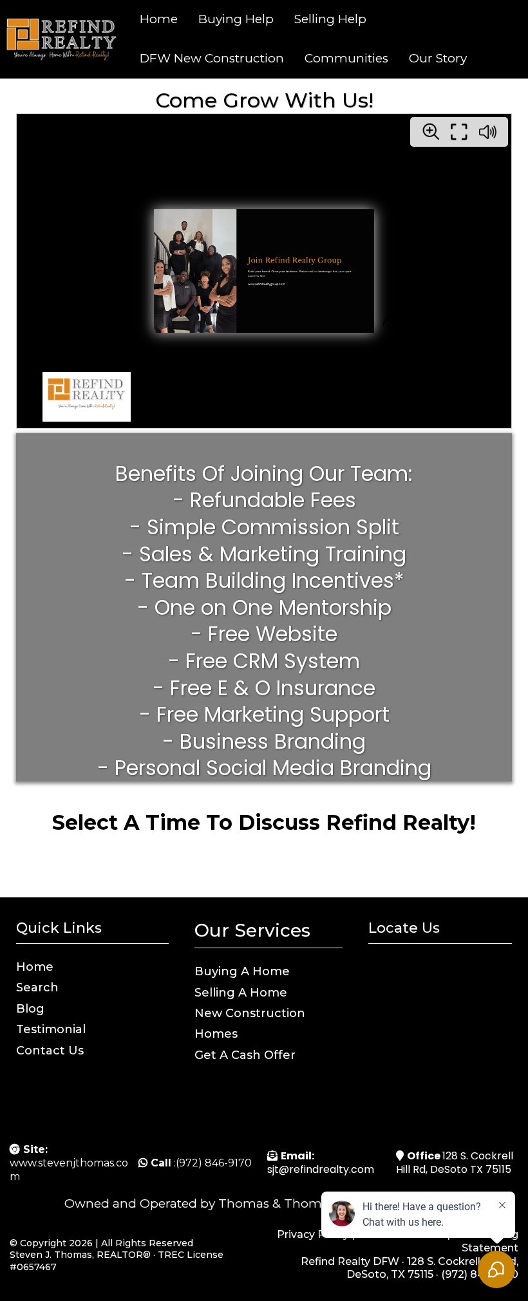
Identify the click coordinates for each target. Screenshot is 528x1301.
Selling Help (330, 19)
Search (37, 987)
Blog (30, 1009)
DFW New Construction (212, 58)
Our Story (438, 58)
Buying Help (236, 19)
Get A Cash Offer (245, 1055)
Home (159, 19)
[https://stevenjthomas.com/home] (60, 39)
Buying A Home (242, 971)
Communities (346, 58)
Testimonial (51, 1029)
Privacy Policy (313, 1234)
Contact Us (50, 1051)
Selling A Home (240, 993)
